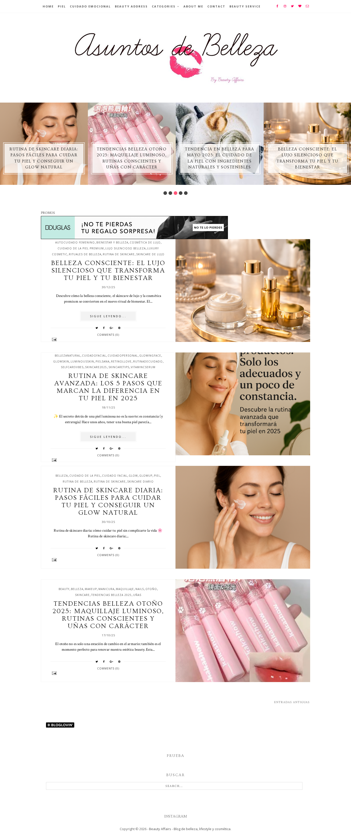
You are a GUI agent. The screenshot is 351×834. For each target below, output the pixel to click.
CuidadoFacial (94, 355)
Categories (164, 6)
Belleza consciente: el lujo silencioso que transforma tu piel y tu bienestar (108, 270)
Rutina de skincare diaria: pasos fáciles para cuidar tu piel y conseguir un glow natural (108, 501)
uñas (137, 595)
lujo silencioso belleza (125, 248)
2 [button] (170, 193)
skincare (82, 595)
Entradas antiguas (292, 702)
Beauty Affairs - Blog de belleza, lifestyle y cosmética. (190, 829)
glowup (145, 475)
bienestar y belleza (112, 242)
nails (139, 589)
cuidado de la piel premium (81, 248)
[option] (44, 144)
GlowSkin (61, 361)
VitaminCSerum (143, 367)
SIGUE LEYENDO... (108, 316)
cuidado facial (114, 475)
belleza (62, 475)
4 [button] (180, 193)
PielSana (102, 361)
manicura (106, 589)
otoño (151, 589)
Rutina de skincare (119, 254)
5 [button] (186, 193)
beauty (64, 589)
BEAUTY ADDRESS (131, 6)
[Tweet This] (97, 328)
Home (48, 6)
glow (133, 475)
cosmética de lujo (145, 242)
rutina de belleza (77, 481)
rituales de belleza (85, 254)
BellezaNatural (67, 355)
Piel (62, 6)
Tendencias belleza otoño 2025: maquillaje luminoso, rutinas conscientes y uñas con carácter (108, 615)
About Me (193, 6)
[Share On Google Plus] (111, 328)
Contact (216, 6)
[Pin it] (119, 328)
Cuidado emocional (90, 6)
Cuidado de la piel (84, 475)
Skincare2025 (96, 367)
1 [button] (165, 193)
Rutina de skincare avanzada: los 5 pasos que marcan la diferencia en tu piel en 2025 (108, 387)
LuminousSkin (82, 361)
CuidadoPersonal (123, 355)
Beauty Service (245, 6)
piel (157, 475)
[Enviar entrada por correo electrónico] (108, 339)
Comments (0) (108, 335)
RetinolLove (121, 361)
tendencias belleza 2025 (111, 595)
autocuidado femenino (75, 242)
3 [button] (175, 193)
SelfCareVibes (72, 367)
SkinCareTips (118, 367)
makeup (91, 589)
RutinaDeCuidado (148, 361)
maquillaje (125, 589)
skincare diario (140, 481)
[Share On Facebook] (104, 328)
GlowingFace (150, 355)
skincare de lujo (150, 254)
